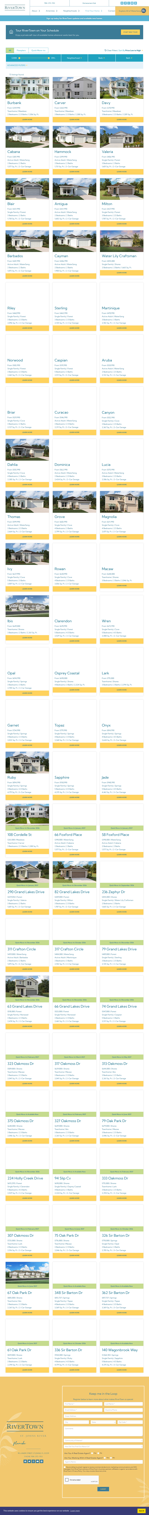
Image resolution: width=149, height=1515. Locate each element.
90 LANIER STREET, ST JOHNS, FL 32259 (33, 1453)
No (101, 1453)
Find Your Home (92, 11)
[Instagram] (128, 3)
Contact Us (113, 11)
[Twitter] (125, 3)
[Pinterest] (135, 3)
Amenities (50, 11)
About (34, 11)
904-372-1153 (49, 3)
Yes (94, 1453)
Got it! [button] (141, 1511)
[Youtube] (132, 3)
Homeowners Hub (89, 3)
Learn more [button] (75, 1511)
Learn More (122, 119)
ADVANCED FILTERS (16, 65)
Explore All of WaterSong (130, 11)
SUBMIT (103, 1489)
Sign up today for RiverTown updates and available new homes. (74, 18)
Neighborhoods (70, 11)
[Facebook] (122, 3)
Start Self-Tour (130, 32)
